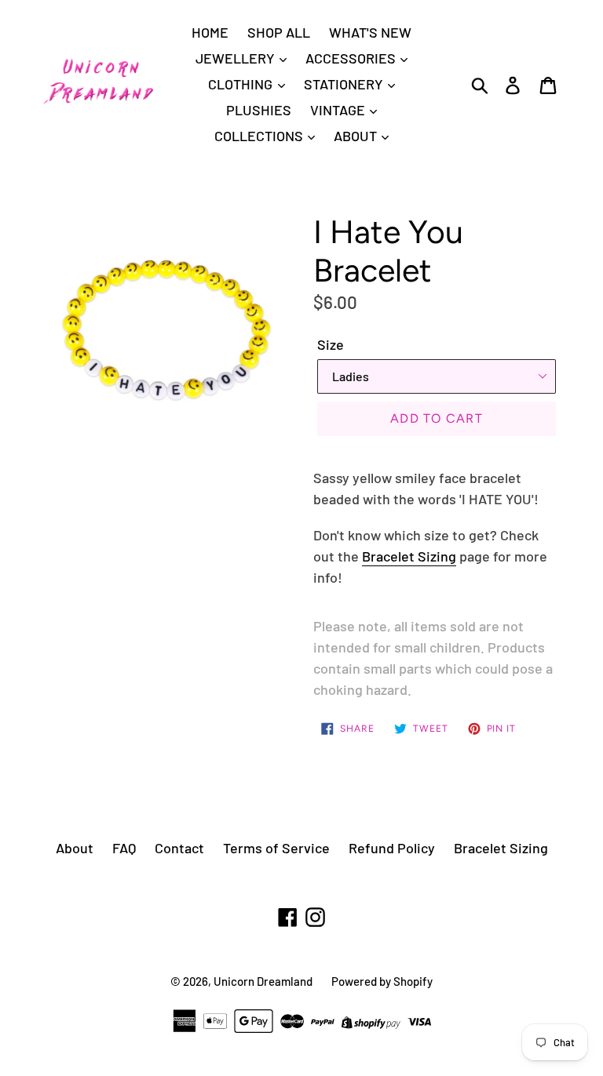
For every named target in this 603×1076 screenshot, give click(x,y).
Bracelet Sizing (409, 556)
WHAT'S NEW (370, 32)
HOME (210, 32)
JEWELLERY (237, 58)
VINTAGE (339, 109)
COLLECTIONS (260, 135)
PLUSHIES (258, 109)
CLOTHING (242, 84)
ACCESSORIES (352, 58)
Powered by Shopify (382, 981)
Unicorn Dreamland (263, 981)
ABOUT (357, 135)
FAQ (124, 847)
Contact (179, 847)
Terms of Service (276, 847)
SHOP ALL (278, 32)
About (74, 847)
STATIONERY (345, 84)
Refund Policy (392, 847)
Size (330, 344)
